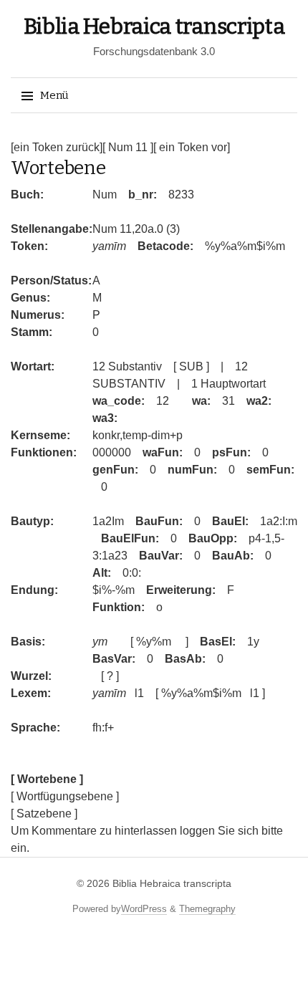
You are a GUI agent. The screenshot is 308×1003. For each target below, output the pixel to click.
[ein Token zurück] (56, 147)
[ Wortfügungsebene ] (65, 796)
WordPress (144, 908)
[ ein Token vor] (191, 147)
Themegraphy (207, 908)
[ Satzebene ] (44, 813)
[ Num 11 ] (127, 147)
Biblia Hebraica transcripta (154, 26)
